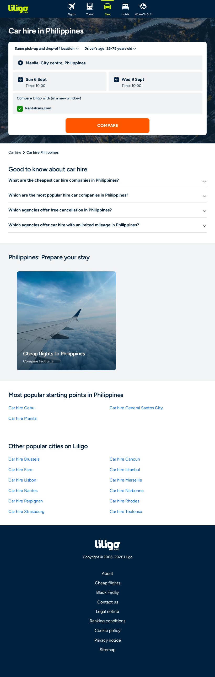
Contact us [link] (107, 602)
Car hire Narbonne (127, 490)
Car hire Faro (20, 469)
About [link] (107, 573)
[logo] (18, 9)
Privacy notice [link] (107, 640)
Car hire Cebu (21, 407)
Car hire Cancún (125, 459)
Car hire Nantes (22, 490)
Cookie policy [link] (107, 630)
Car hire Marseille (126, 480)
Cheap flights (107, 582)
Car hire (14, 152)
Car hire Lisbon (22, 480)
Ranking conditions (107, 620)
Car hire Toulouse (126, 511)
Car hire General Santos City (136, 407)
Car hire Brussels (23, 459)
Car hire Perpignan (25, 501)
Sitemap (107, 649)
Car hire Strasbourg (26, 511)
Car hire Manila (22, 418)
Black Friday (107, 592)
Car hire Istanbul (125, 469)
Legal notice (107, 611)
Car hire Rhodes (124, 501)
